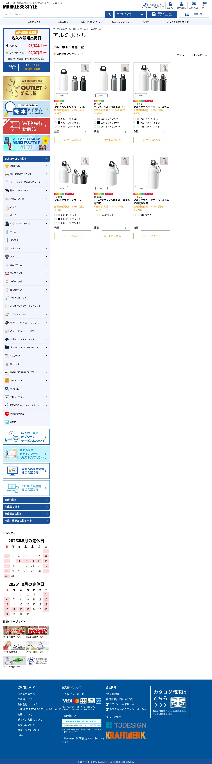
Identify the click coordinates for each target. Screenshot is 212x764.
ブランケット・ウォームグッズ (24, 347)
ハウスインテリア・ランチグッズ (25, 306)
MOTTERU (15, 364)
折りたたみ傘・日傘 (19, 190)
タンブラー (15, 240)
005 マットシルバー (71, 119)
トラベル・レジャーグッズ (22, 339)
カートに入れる (72, 139)
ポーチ (13, 215)
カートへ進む (117, 385)
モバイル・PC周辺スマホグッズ (24, 323)
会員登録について (27, 704)
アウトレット (16, 381)
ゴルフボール (16, 265)
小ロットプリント (18, 397)
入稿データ (148, 22)
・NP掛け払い (70, 715)
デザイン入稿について (30, 719)
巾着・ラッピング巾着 (20, 224)
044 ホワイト (107, 215)
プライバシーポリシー (121, 704)
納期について (25, 714)
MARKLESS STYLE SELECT (22, 372)
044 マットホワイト (71, 126)
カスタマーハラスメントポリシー (128, 709)
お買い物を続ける (96, 385)
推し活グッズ (16, 290)
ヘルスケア (15, 356)
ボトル (83, 29)
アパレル (14, 257)
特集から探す (16, 166)
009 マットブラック (71, 123)
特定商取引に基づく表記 (119, 699)
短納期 (13, 422)
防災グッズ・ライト (19, 298)
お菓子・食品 (16, 281)
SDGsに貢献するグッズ (20, 174)
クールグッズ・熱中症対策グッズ (25, 182)
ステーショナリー (18, 314)
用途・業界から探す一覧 (18, 520)
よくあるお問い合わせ (178, 22)
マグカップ (15, 248)
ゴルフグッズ (16, 273)
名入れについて (119, 22)
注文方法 (62, 22)
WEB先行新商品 (17, 414)
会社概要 (114, 694)
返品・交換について (29, 730)
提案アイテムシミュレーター (164, 14)
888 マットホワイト (150, 126)
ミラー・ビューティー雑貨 (22, 331)
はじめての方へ (26, 694)
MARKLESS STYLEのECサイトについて (39, 709)
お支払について (26, 724)
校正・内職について (90, 22)
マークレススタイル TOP (65, 29)
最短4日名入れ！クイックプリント (25, 405)
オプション (15, 389)
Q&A (20, 735)
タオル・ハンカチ (18, 199)
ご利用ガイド (34, 22)
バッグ (13, 207)
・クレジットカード (73, 694)
